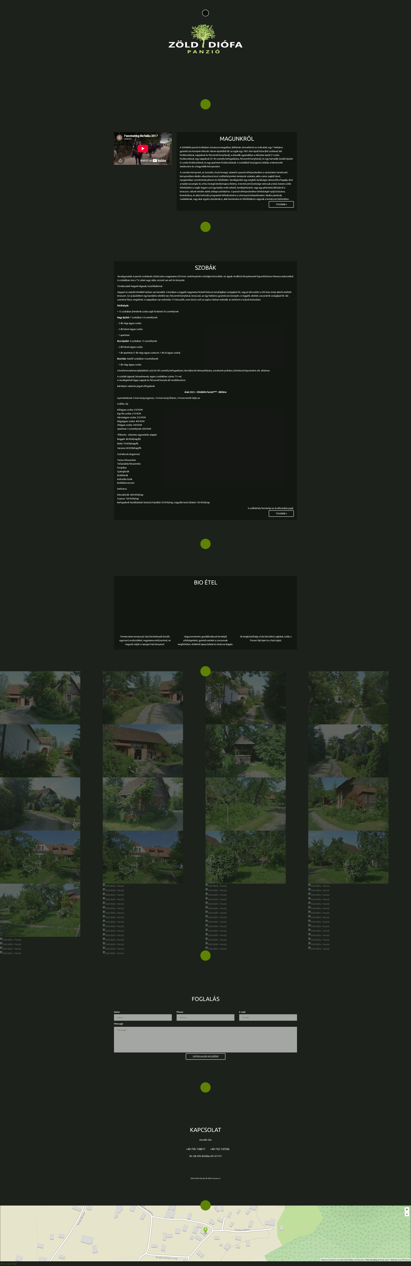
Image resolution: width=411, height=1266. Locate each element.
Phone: (180, 1012)
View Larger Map (8, 1263)
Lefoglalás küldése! (206, 1056)
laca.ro (217, 1178)
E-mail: (242, 1012)
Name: (117, 1012)
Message (118, 1023)
